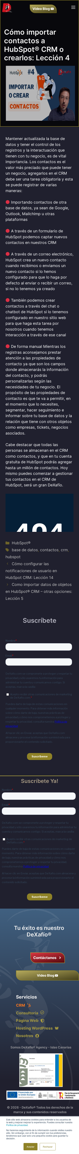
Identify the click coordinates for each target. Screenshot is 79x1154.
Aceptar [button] (30, 1146)
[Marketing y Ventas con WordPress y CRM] (7, 7)
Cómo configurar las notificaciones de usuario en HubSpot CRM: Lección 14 (31, 571)
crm (64, 550)
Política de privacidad (17, 1125)
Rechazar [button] (48, 1146)
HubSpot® (21, 543)
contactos (49, 550)
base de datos (25, 550)
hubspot (13, 557)
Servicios (26, 997)
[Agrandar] (58, 1058)
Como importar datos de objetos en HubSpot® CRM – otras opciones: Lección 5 (39, 591)
